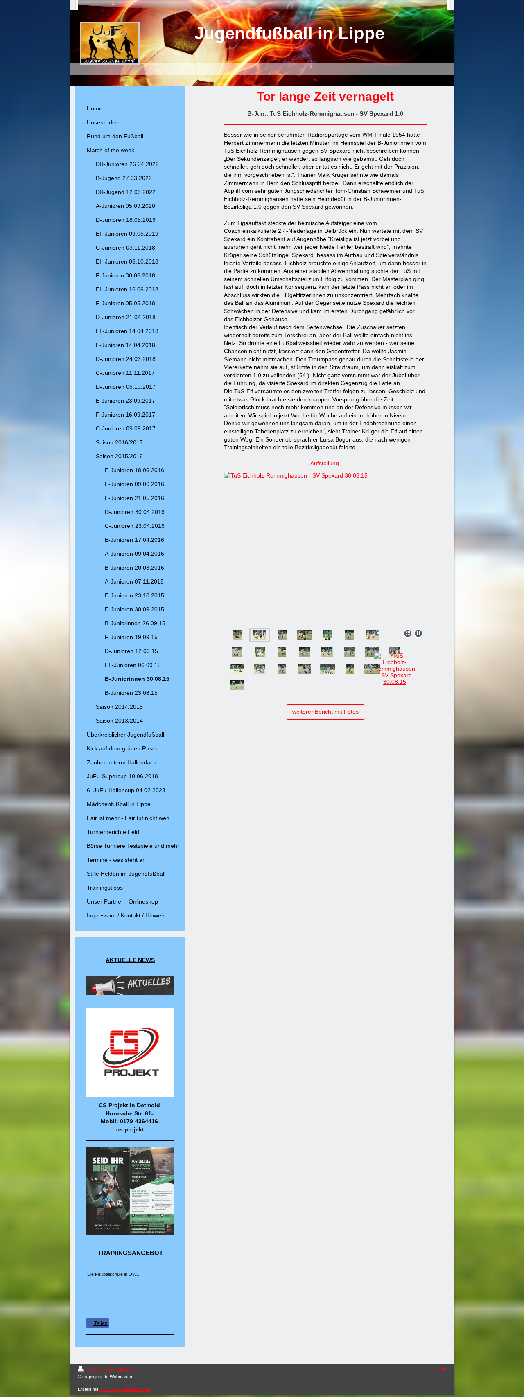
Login (441, 1368)
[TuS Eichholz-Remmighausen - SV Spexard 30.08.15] (300, 548)
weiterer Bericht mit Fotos (325, 711)
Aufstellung (324, 463)
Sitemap (125, 1370)
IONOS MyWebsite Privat (124, 1389)
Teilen (100, 1323)
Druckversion (100, 1370)
